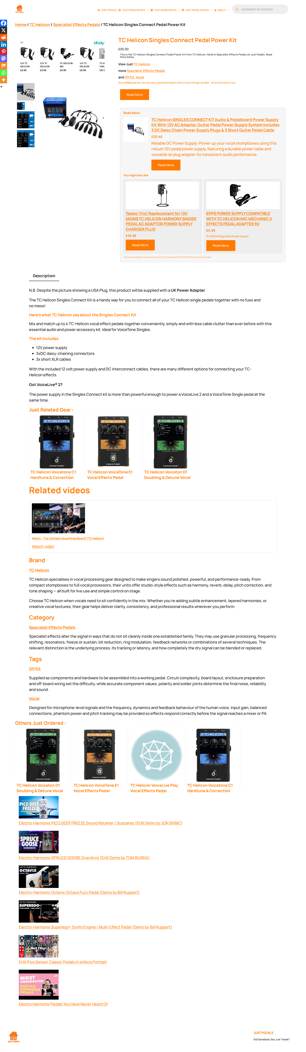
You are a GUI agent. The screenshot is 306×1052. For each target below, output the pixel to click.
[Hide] (1, 86)
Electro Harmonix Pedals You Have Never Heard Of (63, 1004)
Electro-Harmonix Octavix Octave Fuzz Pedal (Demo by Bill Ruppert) (79, 892)
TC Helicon (40, 24)
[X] (3, 30)
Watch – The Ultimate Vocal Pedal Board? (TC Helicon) (68, 538)
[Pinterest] (3, 51)
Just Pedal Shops (133, 10)
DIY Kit (129, 77)
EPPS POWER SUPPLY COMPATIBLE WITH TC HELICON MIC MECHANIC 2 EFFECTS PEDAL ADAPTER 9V (239, 219)
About (222, 10)
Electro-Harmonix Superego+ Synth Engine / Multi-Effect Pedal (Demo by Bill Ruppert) (95, 927)
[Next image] (103, 118)
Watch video (43, 546)
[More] (3, 79)
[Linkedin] (3, 44)
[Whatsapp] (3, 72)
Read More (134, 94)
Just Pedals (109, 10)
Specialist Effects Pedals (76, 24)
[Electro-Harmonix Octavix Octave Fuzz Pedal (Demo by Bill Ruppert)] (39, 877)
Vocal (140, 77)
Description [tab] (44, 275)
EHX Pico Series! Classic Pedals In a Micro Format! (63, 962)
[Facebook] (3, 23)
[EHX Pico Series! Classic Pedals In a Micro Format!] (39, 947)
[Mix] (3, 65)
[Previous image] (42, 118)
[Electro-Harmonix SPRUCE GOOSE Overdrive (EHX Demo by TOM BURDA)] (39, 843)
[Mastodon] (3, 58)
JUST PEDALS (263, 1033)
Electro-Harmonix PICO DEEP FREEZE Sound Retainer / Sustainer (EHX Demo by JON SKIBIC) (101, 823)
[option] (21, 106)
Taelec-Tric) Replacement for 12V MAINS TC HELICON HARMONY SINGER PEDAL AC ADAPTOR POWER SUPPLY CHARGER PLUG (161, 221)
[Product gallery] (73, 118)
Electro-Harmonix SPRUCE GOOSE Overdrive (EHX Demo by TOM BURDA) (84, 857)
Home (20, 24)
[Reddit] (3, 37)
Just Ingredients (165, 10)
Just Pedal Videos (197, 10)
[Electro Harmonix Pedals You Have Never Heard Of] (39, 985)
